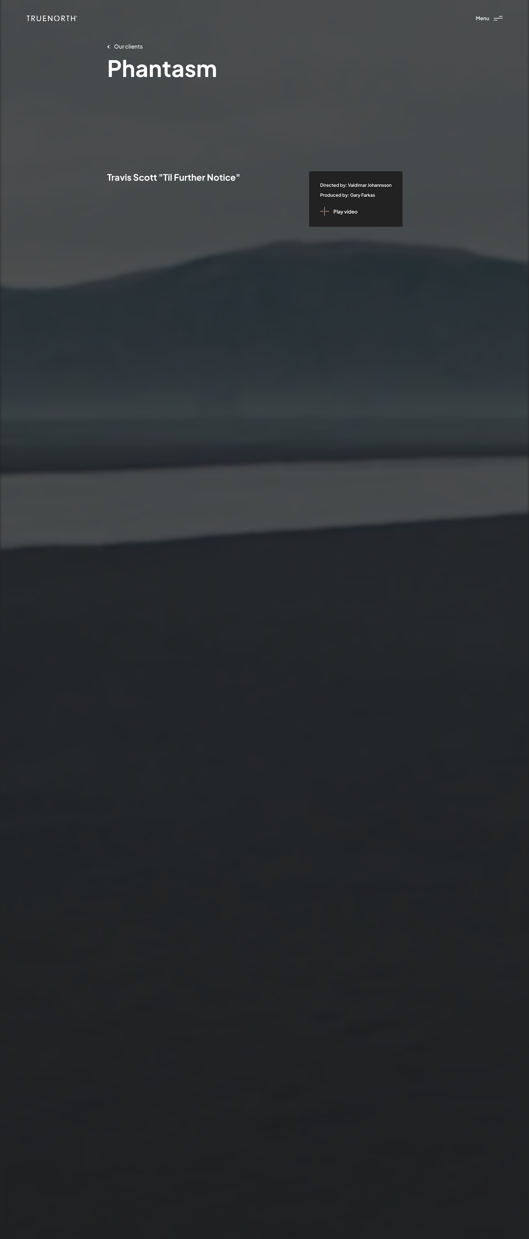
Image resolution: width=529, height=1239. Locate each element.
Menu (482, 18)
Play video (345, 211)
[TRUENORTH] (52, 18)
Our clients (128, 46)
